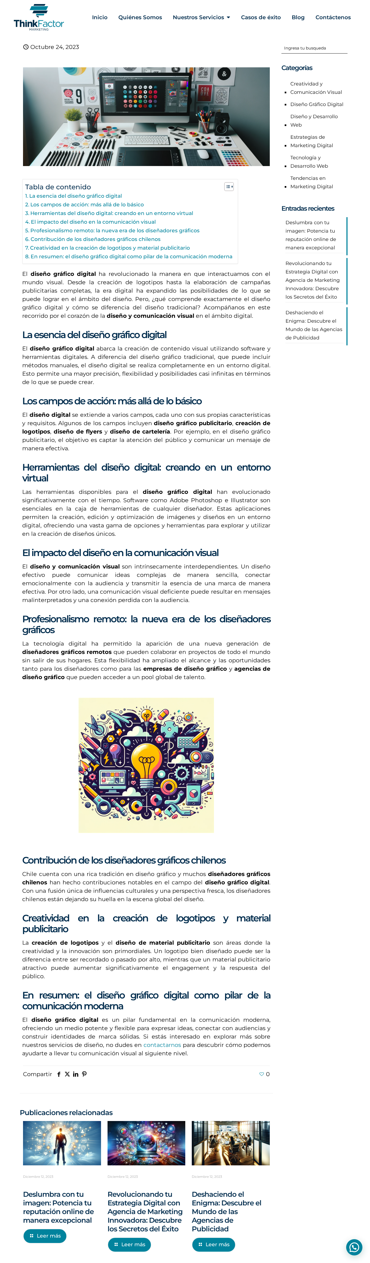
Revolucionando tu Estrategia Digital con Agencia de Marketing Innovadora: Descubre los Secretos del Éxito (145, 1211)
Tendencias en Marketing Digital (311, 182)
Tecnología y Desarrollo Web (309, 162)
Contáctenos (333, 17)
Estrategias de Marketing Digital (311, 141)
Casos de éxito (261, 17)
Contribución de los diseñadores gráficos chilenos (96, 239)
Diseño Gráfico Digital (316, 104)
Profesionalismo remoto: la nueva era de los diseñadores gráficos (115, 230)
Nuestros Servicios (198, 17)
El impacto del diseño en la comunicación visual (93, 222)
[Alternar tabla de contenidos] (226, 186)
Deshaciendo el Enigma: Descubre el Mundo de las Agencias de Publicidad (226, 1211)
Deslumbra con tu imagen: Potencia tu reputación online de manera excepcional (58, 1207)
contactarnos (162, 1045)
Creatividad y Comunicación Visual (316, 88)
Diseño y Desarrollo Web (314, 121)
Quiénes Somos (140, 17)
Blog (298, 17)
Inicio (100, 17)
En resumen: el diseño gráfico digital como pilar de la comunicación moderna (131, 256)
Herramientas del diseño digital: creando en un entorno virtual (111, 213)
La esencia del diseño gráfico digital (75, 196)
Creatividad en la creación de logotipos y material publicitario (110, 248)
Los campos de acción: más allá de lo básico (87, 204)
